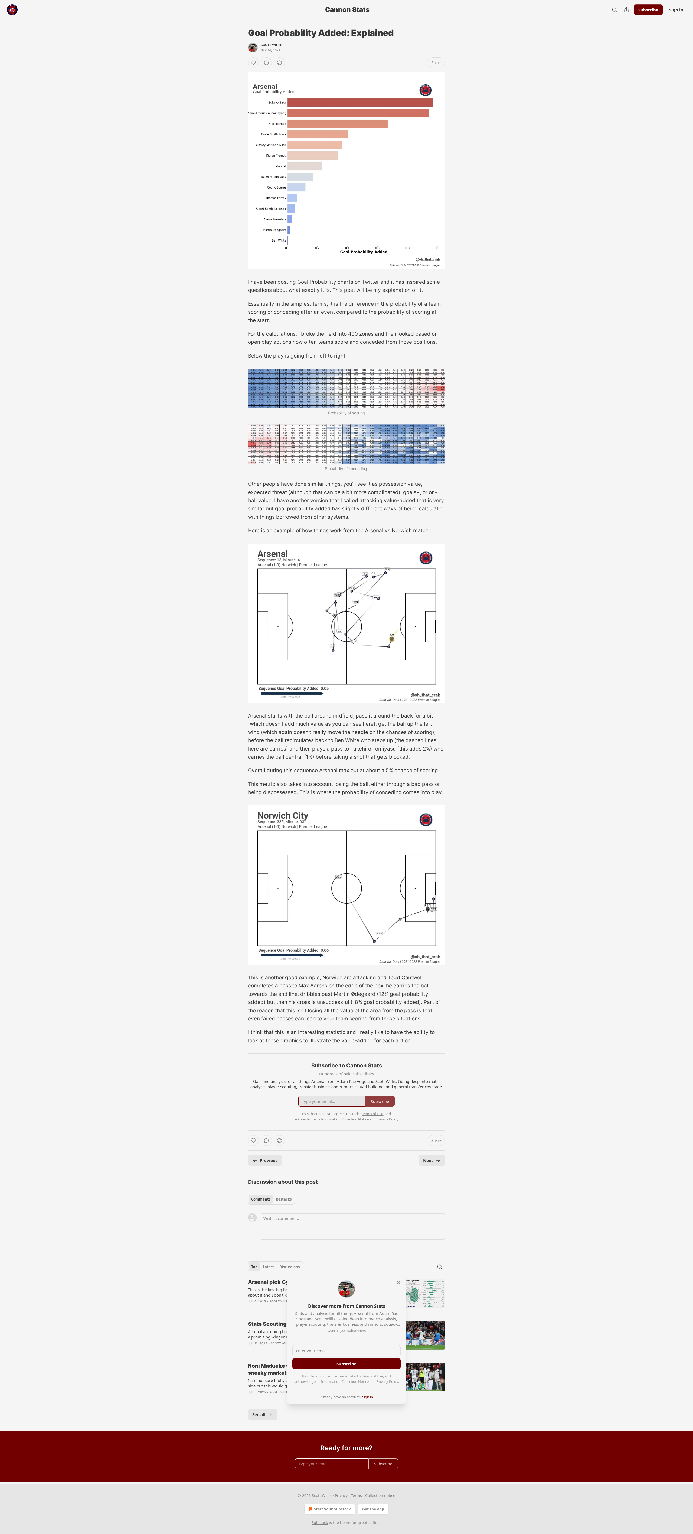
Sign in (676, 9)
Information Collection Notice (345, 1381)
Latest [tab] (268, 1266)
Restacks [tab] (284, 1199)
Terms (356, 1495)
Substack (320, 1522)
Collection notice (380, 1495)
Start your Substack (332, 1509)
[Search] (614, 9)
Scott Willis (271, 45)
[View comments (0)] (266, 62)
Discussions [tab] (289, 1266)
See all (259, 1414)
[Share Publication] (626, 9)
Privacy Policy (387, 1381)
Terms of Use (372, 1376)
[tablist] (271, 1199)
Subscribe (648, 9)
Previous (268, 1160)
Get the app (373, 1509)
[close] (398, 1282)
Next (428, 1160)
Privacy (341, 1495)
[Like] (253, 62)
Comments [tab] (260, 1199)
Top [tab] (254, 1266)
